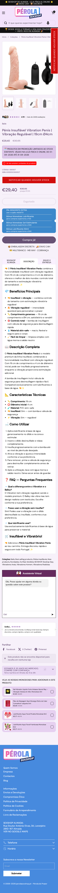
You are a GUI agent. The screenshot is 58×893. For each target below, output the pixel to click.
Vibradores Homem (24, 564)
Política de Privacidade (15, 801)
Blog (5, 780)
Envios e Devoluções (14, 792)
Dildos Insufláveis (40, 559)
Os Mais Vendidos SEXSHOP (31, 562)
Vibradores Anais (9, 564)
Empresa (8, 771)
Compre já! (29, 240)
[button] (54, 51)
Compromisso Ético (13, 796)
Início (4, 37)
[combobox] (29, 23)
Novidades (14, 562)
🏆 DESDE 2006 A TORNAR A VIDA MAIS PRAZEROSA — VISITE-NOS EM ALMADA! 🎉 (29, 30)
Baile (13, 559)
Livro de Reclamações (15, 814)
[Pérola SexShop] (28, 13)
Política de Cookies (13, 805)
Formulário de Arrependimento (19, 810)
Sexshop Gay (48, 562)
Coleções (14, 37)
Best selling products (23, 559)
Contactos (8, 776)
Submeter (16, 873)
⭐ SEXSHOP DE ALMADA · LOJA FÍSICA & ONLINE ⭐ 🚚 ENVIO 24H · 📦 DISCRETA (29, 3)
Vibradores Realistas (41, 564)
